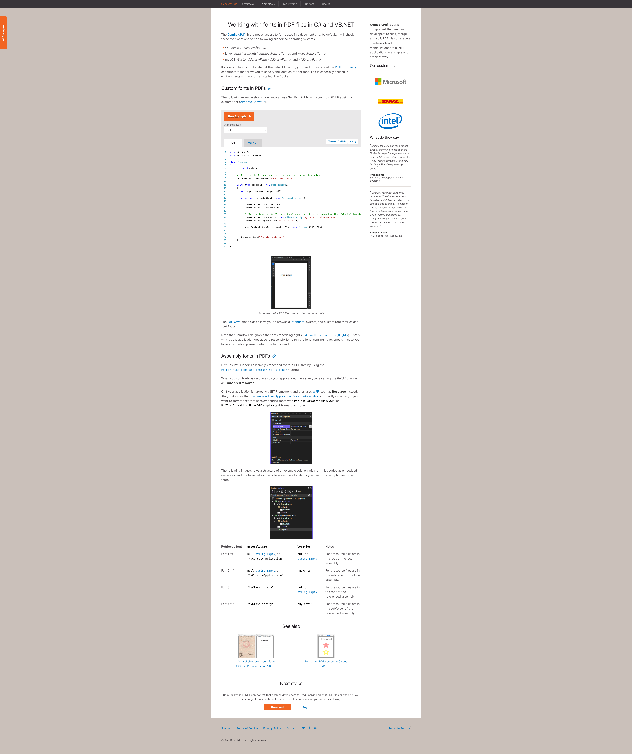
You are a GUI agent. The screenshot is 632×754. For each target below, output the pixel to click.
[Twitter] (303, 727)
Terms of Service (247, 728)
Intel (390, 121)
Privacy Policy (272, 728)
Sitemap (226, 728)
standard (298, 322)
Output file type (232, 124)
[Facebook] (309, 727)
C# (233, 142)
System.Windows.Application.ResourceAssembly (284, 396)
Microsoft (390, 82)
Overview (248, 4)
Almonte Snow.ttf (252, 102)
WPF (316, 391)
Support (309, 4)
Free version (289, 4)
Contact (291, 728)
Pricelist (325, 4)
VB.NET (253, 142)
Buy (304, 707)
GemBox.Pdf (229, 4)
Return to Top (397, 728)
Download (277, 707)
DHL (390, 101)
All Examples (3, 33)
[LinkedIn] (315, 727)
